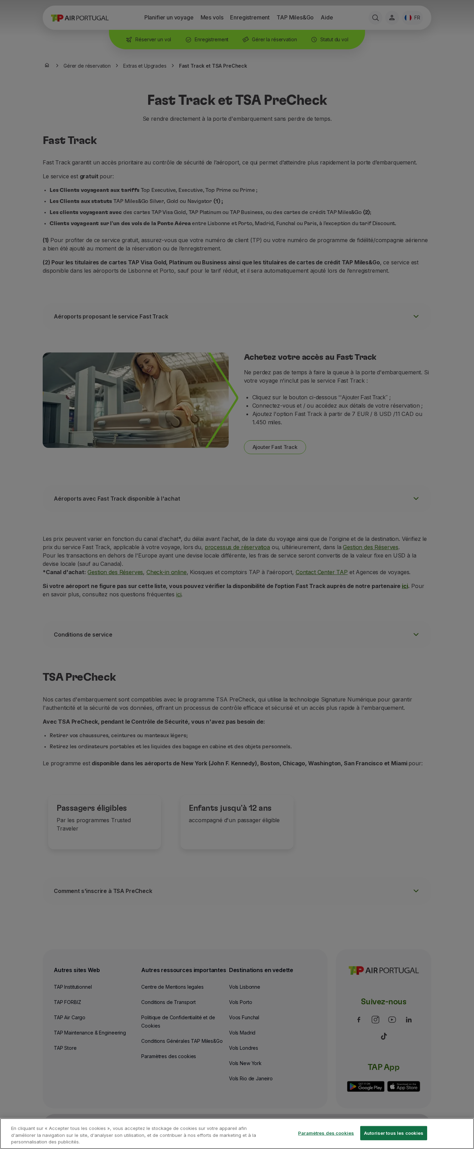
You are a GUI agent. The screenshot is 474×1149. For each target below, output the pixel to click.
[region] (237, 1133)
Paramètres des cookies (326, 1132)
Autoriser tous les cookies (393, 1132)
